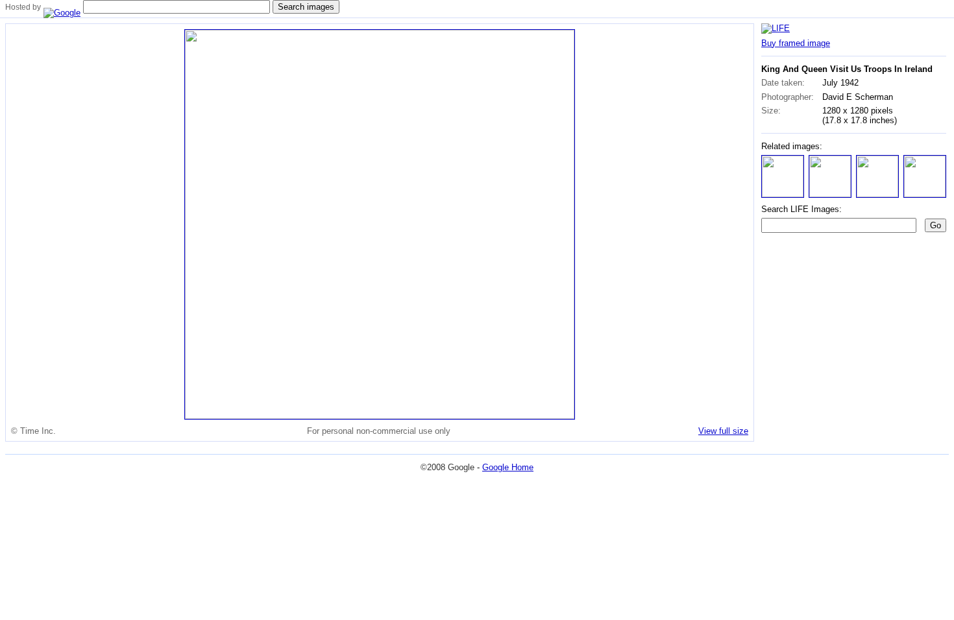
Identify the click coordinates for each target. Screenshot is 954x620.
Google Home (507, 467)
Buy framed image (795, 43)
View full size (723, 431)
